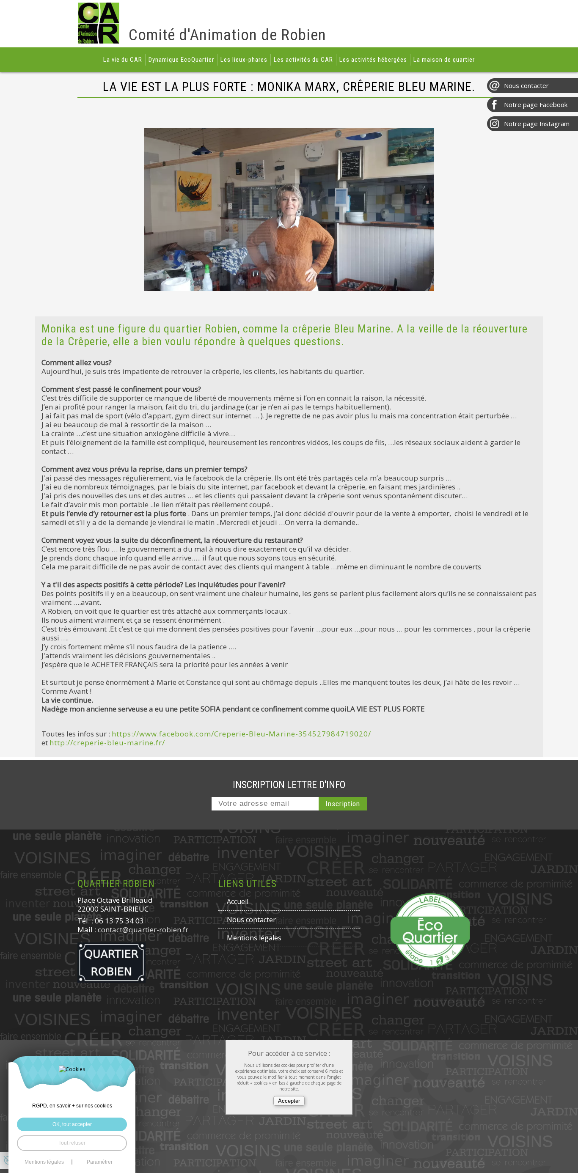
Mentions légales (254, 937)
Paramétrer (100, 1162)
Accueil (237, 901)
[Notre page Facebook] (532, 104)
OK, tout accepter (72, 1124)
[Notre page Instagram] (532, 123)
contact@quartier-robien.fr (143, 929)
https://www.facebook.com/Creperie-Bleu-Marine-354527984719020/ (241, 734)
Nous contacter (251, 919)
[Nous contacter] (532, 85)
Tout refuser (71, 1143)
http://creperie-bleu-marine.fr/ (107, 742)
